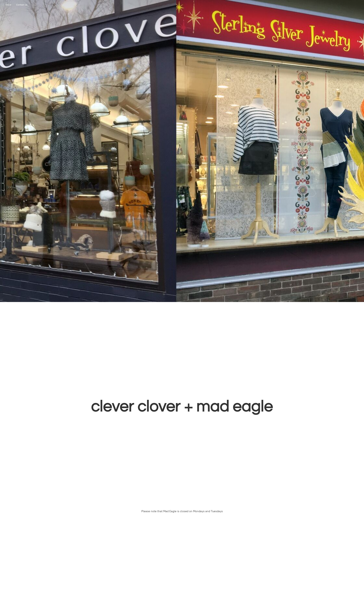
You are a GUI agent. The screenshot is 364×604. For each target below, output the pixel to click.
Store (8, 4)
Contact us (21, 4)
